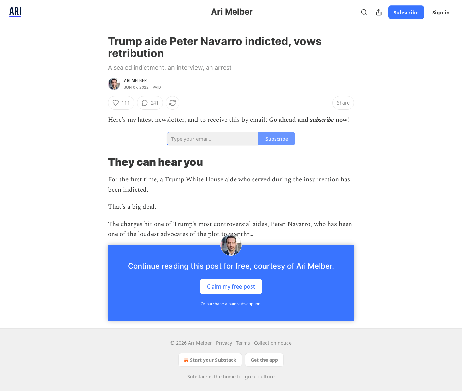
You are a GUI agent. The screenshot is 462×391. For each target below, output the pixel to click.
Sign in (441, 12)
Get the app (264, 359)
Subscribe (406, 12)
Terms (243, 343)
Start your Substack (213, 359)
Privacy (224, 343)
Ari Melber (135, 80)
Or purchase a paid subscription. (231, 304)
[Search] (364, 12)
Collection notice (273, 343)
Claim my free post (231, 286)
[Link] (98, 162)
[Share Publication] (379, 12)
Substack (197, 376)
